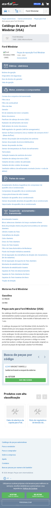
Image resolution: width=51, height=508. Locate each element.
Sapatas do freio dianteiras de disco (16, 274)
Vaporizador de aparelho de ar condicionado (19, 204)
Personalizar (25, 502)
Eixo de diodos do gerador (12, 79)
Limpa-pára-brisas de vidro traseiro (15, 194)
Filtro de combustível (10, 103)
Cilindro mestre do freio (11, 232)
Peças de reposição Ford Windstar (31, 53)
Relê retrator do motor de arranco (14, 126)
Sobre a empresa (9, 455)
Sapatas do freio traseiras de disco (15, 277)
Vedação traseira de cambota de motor (17, 155)
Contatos (5, 463)
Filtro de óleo (7, 106)
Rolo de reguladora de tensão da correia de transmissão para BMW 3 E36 (37, 421)
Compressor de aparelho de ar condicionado (19, 191)
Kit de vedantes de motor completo (15, 113)
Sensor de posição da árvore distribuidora (18, 142)
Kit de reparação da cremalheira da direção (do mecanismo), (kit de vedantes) (25, 256)
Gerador (5, 110)
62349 (15, 367)
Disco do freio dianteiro (11, 242)
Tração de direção (9, 281)
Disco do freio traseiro (10, 245)
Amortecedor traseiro (10, 219)
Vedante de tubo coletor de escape (15, 165)
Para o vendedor (8, 446)
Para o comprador (9, 451)
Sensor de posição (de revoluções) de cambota (20, 139)
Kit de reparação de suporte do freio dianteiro (19, 261)
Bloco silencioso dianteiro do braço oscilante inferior (22, 222)
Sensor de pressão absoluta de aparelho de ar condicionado (25, 201)
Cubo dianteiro (7, 238)
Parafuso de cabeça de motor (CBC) (15, 119)
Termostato (6, 152)
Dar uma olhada (25, 380)
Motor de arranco (8, 116)
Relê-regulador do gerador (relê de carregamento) (21, 129)
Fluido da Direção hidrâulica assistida (16, 252)
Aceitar (13, 495)
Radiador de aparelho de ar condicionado (17, 198)
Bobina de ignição (9, 72)
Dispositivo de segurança (11, 76)
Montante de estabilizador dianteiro (15, 264)
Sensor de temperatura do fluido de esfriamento (20, 149)
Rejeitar (38, 495)
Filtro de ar (6, 100)
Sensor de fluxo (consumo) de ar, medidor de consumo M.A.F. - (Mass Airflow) (25, 134)
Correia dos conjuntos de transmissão (16, 96)
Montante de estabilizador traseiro (15, 267)
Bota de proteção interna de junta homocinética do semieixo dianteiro (24, 227)
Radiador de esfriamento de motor (15, 123)
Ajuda (4, 459)
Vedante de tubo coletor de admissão (16, 162)
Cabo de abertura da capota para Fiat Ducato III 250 (15, 421)
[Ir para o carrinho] (47, 4)
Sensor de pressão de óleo (12, 145)
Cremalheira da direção (10, 235)
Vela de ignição (8, 82)
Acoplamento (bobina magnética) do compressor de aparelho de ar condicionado (22, 186)
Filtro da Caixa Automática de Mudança (17, 248)
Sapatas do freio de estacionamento (16, 271)
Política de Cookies (30, 488)
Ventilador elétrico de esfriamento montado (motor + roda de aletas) (25, 169)
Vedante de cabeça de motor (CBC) (15, 159)
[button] (37, 4)
